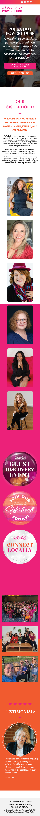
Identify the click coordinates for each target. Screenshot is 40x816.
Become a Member (20, 73)
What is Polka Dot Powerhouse (20, 66)
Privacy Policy (29, 812)
